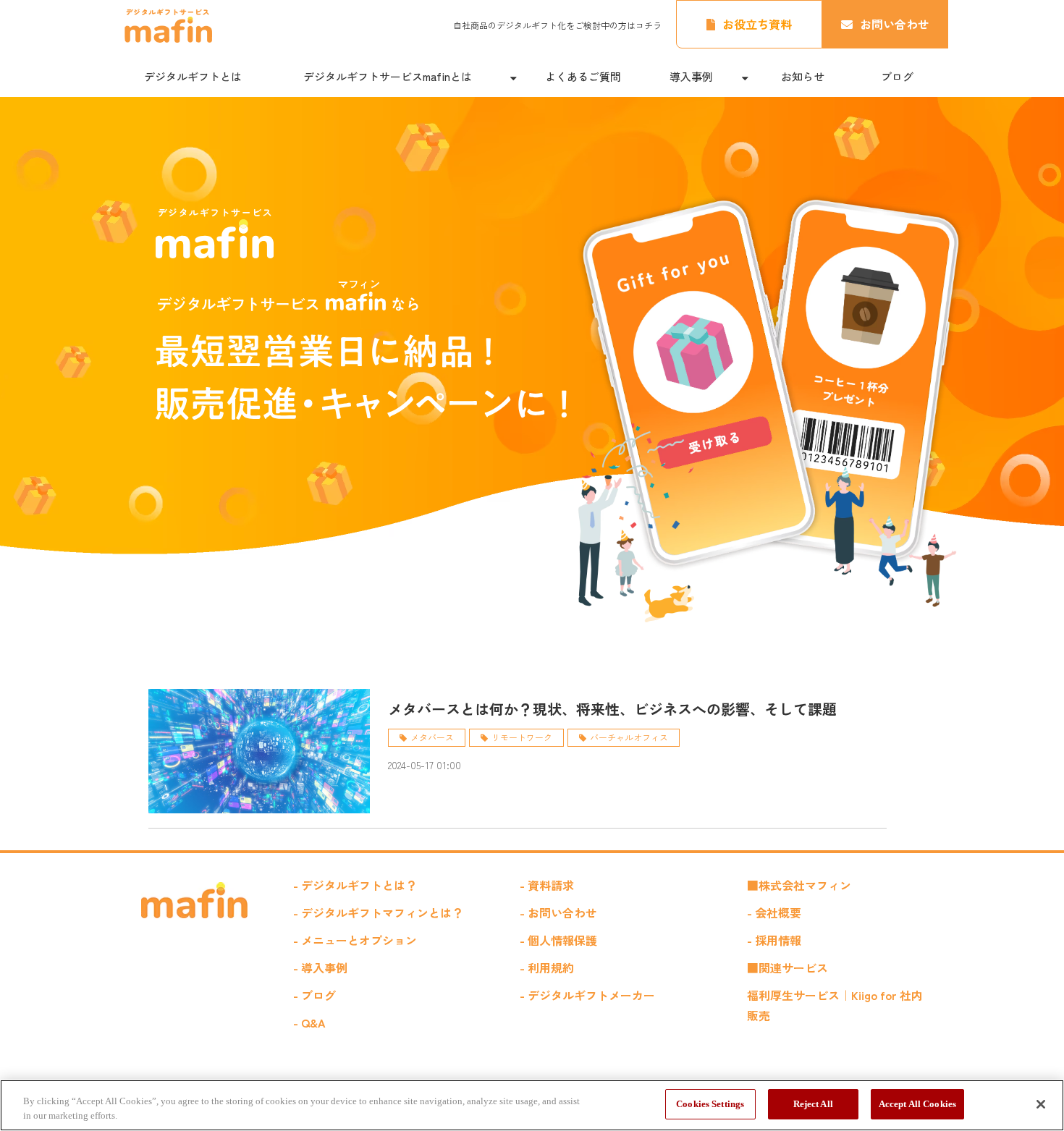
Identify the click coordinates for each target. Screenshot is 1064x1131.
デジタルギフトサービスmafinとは (387, 76)
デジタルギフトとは (193, 76)
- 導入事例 (320, 967)
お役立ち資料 (757, 24)
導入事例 (691, 76)
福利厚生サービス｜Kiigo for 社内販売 (835, 1005)
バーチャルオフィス (629, 737)
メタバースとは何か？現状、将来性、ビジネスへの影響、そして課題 (612, 708)
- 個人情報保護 (558, 940)
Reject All (813, 1103)
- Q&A (309, 1022)
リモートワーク (521, 737)
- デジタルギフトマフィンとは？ (378, 912)
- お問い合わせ (558, 912)
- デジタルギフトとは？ (355, 885)
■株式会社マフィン (799, 885)
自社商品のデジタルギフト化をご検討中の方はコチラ (557, 25)
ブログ (897, 76)
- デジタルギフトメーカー (587, 995)
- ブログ (314, 995)
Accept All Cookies (917, 1103)
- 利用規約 (547, 967)
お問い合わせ (894, 24)
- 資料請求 (547, 885)
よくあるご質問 (583, 76)
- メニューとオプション (355, 940)
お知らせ (802, 76)
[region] (532, 1105)
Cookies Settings (710, 1103)
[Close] (1041, 1104)
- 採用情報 (774, 940)
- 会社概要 (774, 912)
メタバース (432, 737)
